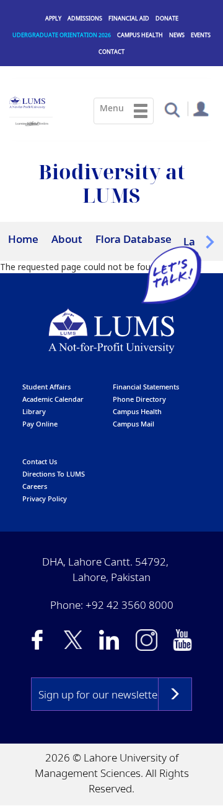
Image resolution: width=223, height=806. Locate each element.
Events (201, 35)
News (177, 35)
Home (23, 239)
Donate (166, 18)
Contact (111, 52)
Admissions (85, 18)
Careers (34, 485)
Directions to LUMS (53, 473)
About (66, 239)
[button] (172, 109)
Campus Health (140, 35)
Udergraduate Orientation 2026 (61, 35)
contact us (39, 460)
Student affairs (46, 386)
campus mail (133, 423)
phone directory (139, 398)
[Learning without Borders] (31, 121)
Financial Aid (128, 18)
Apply (53, 18)
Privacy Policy (44, 498)
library (34, 410)
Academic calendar (53, 398)
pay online (40, 423)
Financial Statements (146, 386)
